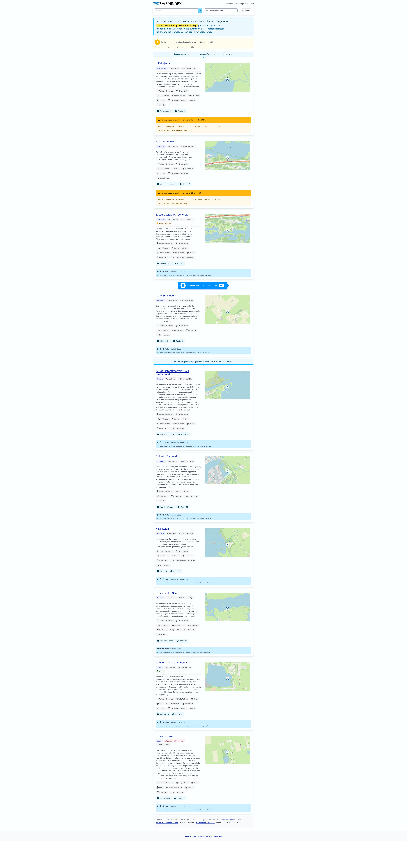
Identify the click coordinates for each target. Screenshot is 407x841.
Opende (159, 667)
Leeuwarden (161, 146)
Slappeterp (160, 300)
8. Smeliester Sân (166, 593)
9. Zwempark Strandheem (171, 662)
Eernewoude (161, 461)
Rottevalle (160, 533)
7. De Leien (162, 528)
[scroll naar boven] (403, 835)
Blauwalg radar (242, 4)
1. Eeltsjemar (163, 63)
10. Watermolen (165, 736)
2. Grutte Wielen (165, 141)
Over (252, 4)
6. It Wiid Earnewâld (168, 456)
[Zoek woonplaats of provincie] (200, 10)
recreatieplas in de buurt (205, 822)
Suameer (160, 379)
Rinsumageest (162, 68)
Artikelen (229, 4)
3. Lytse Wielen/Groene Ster (172, 214)
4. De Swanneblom (167, 295)
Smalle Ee (160, 598)
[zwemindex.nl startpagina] (167, 3)
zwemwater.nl (166, 130)
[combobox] (176, 10)
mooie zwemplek (165, 223)
